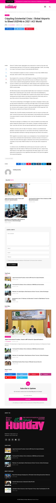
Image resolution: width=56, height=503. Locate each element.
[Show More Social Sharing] (35, 29)
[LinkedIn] (6, 76)
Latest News (7, 336)
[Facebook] (6, 69)
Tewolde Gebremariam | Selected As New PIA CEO (23, 481)
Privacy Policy (36, 402)
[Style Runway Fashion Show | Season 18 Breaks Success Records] (8, 363)
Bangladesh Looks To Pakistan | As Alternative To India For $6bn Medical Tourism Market (30, 299)
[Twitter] (6, 72)
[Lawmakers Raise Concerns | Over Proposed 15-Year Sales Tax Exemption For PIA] (8, 490)
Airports (7, 15)
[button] (45, 6)
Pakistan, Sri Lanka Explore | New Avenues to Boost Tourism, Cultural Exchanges (15, 220)
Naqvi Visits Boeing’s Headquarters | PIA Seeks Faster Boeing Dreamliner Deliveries (31, 474)
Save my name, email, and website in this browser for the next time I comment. (25, 260)
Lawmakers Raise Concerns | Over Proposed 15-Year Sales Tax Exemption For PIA (30, 488)
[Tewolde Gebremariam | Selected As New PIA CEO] (8, 483)
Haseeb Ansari (35, 499)
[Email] (6, 82)
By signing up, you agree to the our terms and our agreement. (28, 402)
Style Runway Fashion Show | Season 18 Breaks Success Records (27, 361)
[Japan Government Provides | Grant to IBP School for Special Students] (16, 190)
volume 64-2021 (9, 158)
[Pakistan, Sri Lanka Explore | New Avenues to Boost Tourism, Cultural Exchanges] (16, 211)
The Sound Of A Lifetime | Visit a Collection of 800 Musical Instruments (32, 1)
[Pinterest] (6, 79)
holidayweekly (17, 169)
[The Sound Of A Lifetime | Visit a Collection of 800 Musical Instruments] (40, 190)
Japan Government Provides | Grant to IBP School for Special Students (14, 199)
